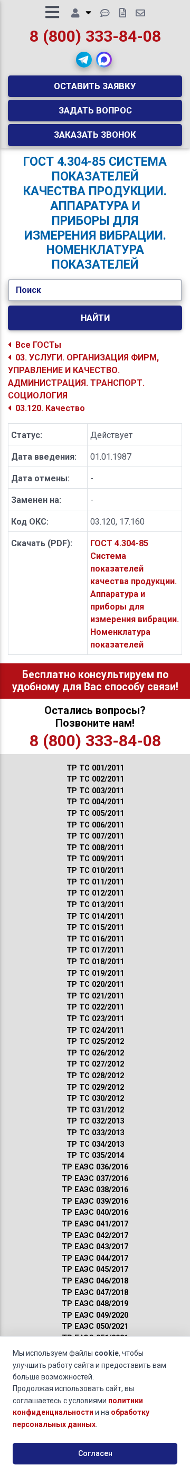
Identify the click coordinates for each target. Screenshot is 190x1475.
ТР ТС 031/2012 (95, 1110)
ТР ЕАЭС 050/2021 (95, 1326)
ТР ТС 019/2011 (95, 973)
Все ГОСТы (38, 345)
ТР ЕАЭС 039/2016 (95, 1201)
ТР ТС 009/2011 (95, 858)
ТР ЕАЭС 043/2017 (95, 1246)
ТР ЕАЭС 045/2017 (95, 1269)
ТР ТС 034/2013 (95, 1144)
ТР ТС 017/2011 (95, 950)
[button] (84, 60)
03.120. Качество (50, 408)
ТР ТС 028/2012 (95, 1075)
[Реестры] (123, 13)
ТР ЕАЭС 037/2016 (95, 1178)
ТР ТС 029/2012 (95, 1087)
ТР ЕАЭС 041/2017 (95, 1224)
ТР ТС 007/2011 (95, 836)
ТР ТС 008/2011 (95, 847)
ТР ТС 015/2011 (95, 927)
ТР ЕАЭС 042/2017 (95, 1235)
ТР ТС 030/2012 (95, 1098)
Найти (95, 317)
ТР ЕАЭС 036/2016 (95, 1167)
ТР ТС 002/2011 (95, 779)
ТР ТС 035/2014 (95, 1155)
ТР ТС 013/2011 (95, 904)
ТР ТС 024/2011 (95, 1030)
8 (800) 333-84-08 (95, 36)
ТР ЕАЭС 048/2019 (95, 1303)
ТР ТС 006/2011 (95, 825)
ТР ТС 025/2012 (95, 1041)
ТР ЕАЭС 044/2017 (95, 1258)
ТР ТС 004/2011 (95, 801)
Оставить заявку (95, 86)
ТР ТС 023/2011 (95, 1018)
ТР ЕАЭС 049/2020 (95, 1315)
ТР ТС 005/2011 (95, 813)
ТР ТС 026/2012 (95, 1053)
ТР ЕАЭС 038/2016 (95, 1189)
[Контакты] (140, 13)
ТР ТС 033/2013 (95, 1132)
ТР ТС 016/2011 (95, 939)
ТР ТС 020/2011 (95, 984)
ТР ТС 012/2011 (95, 893)
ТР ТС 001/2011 (95, 768)
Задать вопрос (95, 110)
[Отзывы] (105, 13)
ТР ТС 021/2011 (95, 996)
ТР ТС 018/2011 (95, 961)
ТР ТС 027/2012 (95, 1064)
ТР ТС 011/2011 (95, 882)
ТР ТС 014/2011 (95, 916)
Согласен (95, 1453)
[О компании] (81, 13)
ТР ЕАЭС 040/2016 (95, 1212)
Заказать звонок (95, 134)
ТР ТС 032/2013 (95, 1121)
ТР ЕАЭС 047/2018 (95, 1292)
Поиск (28, 290)
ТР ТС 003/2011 (95, 790)
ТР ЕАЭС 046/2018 (95, 1281)
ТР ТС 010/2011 (95, 870)
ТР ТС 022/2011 (95, 1007)
